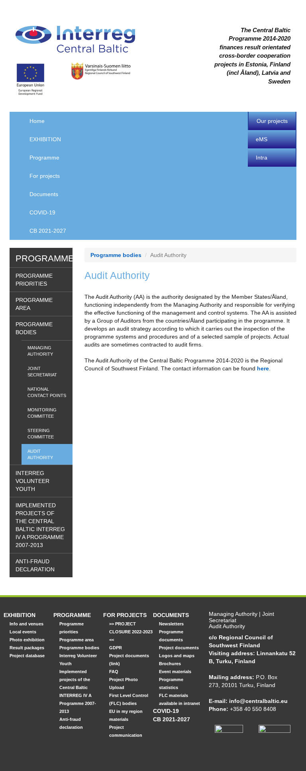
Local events (23, 631)
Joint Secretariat (42, 371)
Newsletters (171, 623)
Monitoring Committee (42, 413)
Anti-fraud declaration (35, 565)
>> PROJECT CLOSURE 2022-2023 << (131, 631)
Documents (43, 194)
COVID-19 (42, 212)
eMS (261, 139)
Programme (44, 157)
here (263, 368)
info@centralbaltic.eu (258, 701)
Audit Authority (40, 454)
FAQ (113, 671)
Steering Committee (40, 433)
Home (37, 121)
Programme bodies (34, 328)
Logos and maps (176, 655)
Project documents (179, 647)
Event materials (175, 671)
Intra (261, 157)
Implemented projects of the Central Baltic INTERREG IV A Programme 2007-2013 (40, 525)
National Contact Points (46, 392)
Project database (27, 655)
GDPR (115, 647)
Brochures (170, 663)
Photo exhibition (27, 639)
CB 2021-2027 (47, 231)
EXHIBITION (45, 139)
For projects (44, 176)
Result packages (27, 647)
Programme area (34, 304)
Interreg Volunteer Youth (32, 481)
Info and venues (26, 623)
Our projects (272, 121)
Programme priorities (34, 280)
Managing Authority (40, 350)
